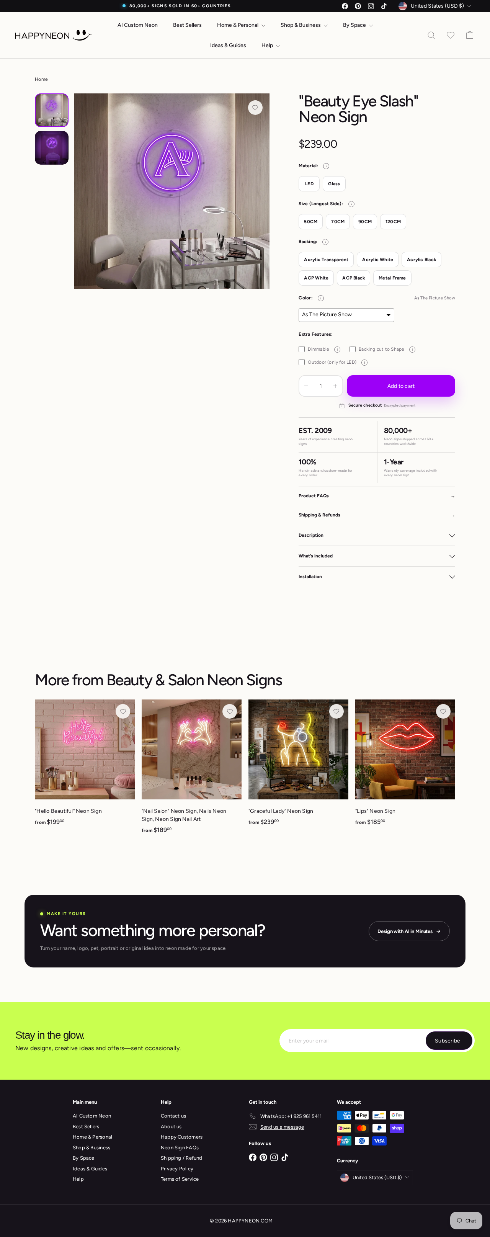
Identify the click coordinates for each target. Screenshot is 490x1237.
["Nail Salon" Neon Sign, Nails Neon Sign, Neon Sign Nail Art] (192, 770)
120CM (393, 221)
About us (171, 1126)
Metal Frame (392, 278)
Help (267, 45)
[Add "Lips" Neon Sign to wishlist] (443, 711)
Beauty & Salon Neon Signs (194, 679)
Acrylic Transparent (326, 259)
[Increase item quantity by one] (335, 386)
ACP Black (353, 278)
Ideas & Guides (228, 45)
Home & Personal (238, 25)
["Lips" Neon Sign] (405, 766)
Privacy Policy (177, 1169)
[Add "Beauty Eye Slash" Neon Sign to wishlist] (255, 107)
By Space (355, 25)
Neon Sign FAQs (180, 1147)
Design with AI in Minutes (405, 931)
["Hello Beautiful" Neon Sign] (85, 766)
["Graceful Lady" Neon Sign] (298, 766)
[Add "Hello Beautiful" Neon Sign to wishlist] (123, 711)
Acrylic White (377, 259)
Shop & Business (301, 25)
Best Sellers (187, 25)
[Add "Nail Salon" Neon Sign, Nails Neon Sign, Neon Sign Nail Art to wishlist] (229, 711)
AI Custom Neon (138, 25)
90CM (365, 221)
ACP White (316, 278)
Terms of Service (180, 1179)
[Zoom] (171, 191)
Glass (334, 183)
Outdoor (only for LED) (336, 362)
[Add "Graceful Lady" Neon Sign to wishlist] (336, 711)
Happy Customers (182, 1137)
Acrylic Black (421, 259)
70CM (338, 221)
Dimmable (323, 349)
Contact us (173, 1116)
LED (309, 183)
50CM (310, 221)
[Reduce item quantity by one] (306, 386)
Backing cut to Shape (386, 349)
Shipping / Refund (182, 1158)
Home (41, 79)
